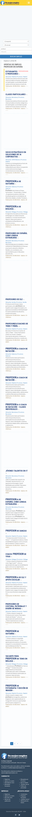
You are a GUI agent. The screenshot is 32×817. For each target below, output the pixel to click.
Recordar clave (8, 797)
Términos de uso (25, 784)
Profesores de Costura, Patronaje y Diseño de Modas (16, 606)
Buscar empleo (16, 57)
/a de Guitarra (13, 182)
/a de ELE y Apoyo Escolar (16, 578)
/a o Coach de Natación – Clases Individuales (16, 406)
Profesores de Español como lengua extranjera (16, 235)
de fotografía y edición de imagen (17, 688)
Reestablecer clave (9, 782)
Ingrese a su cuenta (9, 796)
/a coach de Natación (17, 350)
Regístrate (7, 779)
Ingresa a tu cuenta (9, 781)
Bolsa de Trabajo (21, 762)
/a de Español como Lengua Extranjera (16, 501)
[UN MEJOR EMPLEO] (10, 2)
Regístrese (7, 794)
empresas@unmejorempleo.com (9, 772)
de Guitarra (12, 632)
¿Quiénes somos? (25, 799)
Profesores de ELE (14, 299)
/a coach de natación (17, 378)
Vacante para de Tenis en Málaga (16, 658)
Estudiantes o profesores (12, 72)
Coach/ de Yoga (16, 555)
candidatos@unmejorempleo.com (16, 767)
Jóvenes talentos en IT (16, 471)
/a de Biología (13, 207)
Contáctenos (24, 794)
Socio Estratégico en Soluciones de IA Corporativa (16, 154)
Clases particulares (16, 94)
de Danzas (16, 531)
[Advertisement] (16, 23)
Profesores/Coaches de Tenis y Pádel (17, 324)
